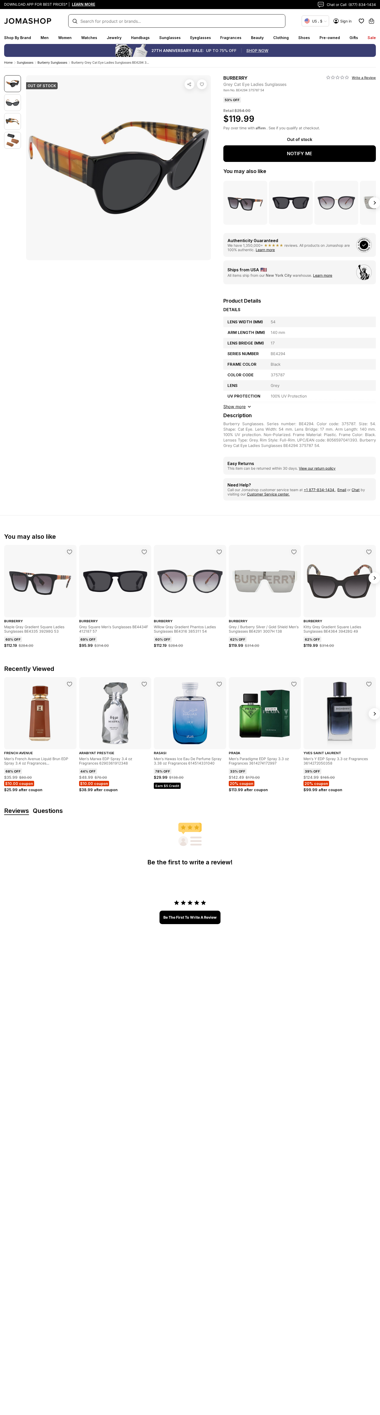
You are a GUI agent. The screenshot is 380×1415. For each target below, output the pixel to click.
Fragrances (230, 37)
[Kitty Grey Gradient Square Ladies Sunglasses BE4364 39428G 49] (369, 552)
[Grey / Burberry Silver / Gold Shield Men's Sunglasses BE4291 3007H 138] (294, 552)
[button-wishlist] (361, 21)
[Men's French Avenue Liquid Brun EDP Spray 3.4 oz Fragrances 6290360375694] (69, 684)
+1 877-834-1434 (319, 490)
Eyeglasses (200, 37)
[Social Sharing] (189, 84)
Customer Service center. (268, 494)
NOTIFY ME (299, 153)
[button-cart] (371, 21)
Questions (48, 810)
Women (65, 37)
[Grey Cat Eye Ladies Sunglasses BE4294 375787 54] (202, 84)
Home (8, 62)
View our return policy (317, 468)
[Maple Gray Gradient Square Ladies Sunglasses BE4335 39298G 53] (69, 552)
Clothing (281, 37)
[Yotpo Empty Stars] (337, 77)
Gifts (353, 37)
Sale (372, 37)
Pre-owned (330, 37)
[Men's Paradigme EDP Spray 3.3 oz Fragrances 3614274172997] (294, 684)
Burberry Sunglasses (52, 62)
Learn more (265, 250)
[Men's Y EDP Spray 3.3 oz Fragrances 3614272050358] (369, 684)
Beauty (257, 37)
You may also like (244, 171)
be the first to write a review (190, 917)
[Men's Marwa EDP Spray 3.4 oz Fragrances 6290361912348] (144, 684)
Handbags (140, 37)
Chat (356, 490)
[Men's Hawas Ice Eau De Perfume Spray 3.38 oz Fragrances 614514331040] (219, 684)
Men (45, 37)
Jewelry (114, 37)
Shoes (304, 37)
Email (341, 490)
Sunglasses (170, 37)
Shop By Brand (17, 37)
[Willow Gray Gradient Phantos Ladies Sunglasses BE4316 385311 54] (219, 552)
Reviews (16, 810)
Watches (89, 37)
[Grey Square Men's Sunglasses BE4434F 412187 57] (144, 552)
